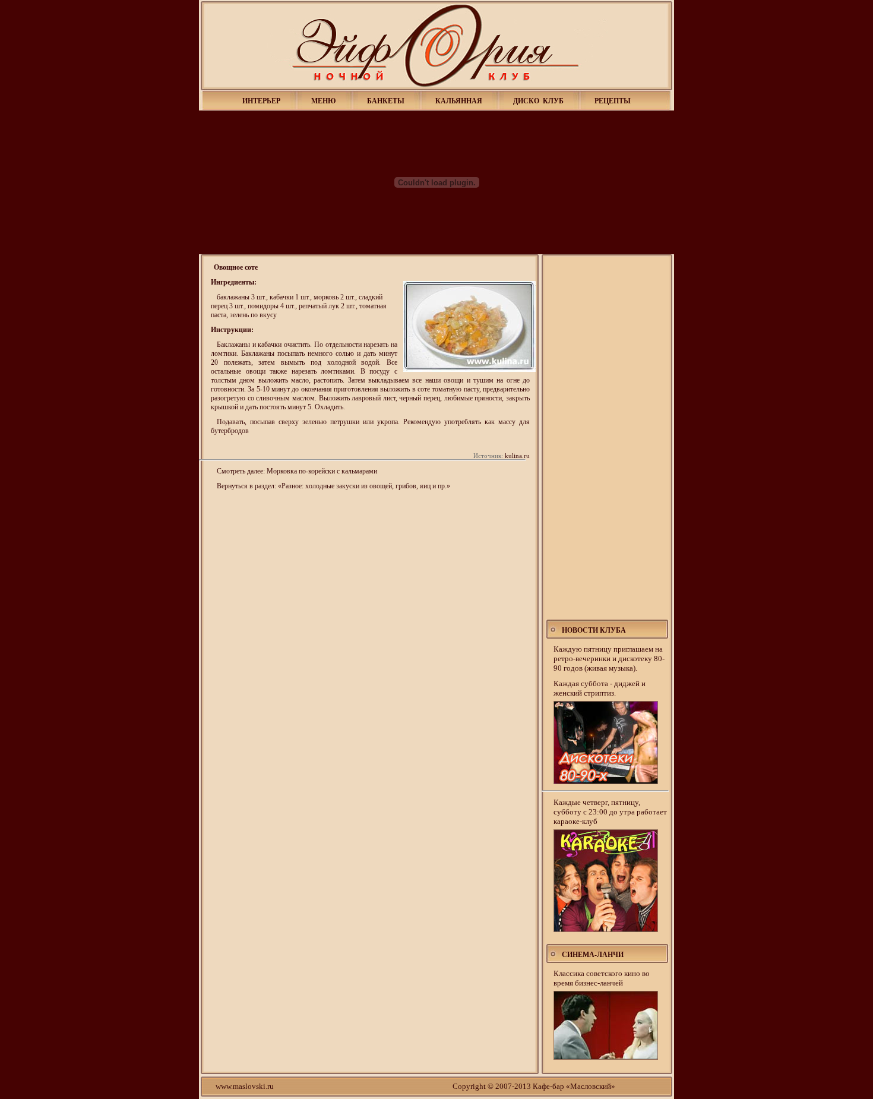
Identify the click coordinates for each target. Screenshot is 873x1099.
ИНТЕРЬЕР (261, 101)
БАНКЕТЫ (385, 101)
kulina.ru (517, 455)
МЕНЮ (323, 101)
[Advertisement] (608, 438)
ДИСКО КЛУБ (538, 101)
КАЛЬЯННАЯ (458, 101)
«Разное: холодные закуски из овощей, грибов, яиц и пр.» (364, 486)
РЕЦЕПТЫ (612, 101)
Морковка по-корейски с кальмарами (322, 471)
